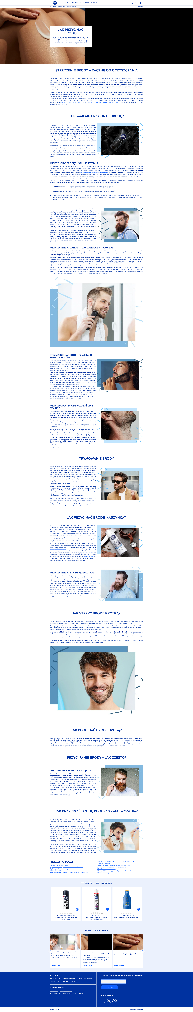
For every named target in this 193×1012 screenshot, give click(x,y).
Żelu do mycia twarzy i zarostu (102, 102)
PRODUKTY (66, 3)
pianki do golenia (87, 553)
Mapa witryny (74, 981)
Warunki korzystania (56, 978)
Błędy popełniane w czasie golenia (61, 869)
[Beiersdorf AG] (55, 1010)
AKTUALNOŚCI (84, 3)
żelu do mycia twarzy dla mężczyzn (71, 102)
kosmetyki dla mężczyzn (58, 549)
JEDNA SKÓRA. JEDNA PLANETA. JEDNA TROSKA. (64, 993)
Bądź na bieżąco (107, 995)
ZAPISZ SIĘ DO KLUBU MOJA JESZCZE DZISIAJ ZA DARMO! (121, 975)
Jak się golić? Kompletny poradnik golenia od (114, 871)
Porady (54, 6)
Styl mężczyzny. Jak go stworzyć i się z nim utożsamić (66, 867)
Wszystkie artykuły (55, 981)
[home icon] (50, 6)
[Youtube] (109, 1001)
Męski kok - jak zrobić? (104, 863)
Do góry (141, 6)
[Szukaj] (132, 3)
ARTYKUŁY (74, 3)
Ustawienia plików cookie (84, 978)
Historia (54, 991)
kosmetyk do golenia (56, 551)
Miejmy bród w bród (56, 871)
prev (50, 951)
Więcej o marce (57, 988)
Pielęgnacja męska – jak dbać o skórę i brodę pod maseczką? (69, 872)
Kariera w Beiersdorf (66, 991)
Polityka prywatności (69, 978)
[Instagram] (114, 1001)
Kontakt (81, 993)
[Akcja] (141, 3)
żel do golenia (88, 556)
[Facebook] (103, 1001)
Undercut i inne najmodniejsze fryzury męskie (111, 867)
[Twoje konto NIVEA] (136, 3)
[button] (77, 909)
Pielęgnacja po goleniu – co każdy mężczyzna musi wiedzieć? (116, 861)
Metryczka (65, 981)
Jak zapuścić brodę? (103, 873)
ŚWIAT (95, 3)
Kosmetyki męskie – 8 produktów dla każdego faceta (113, 865)
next (143, 951)
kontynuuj (109, 987)
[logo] (55, 3)
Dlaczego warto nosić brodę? (59, 865)
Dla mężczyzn (60, 6)
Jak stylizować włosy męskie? (106, 869)
